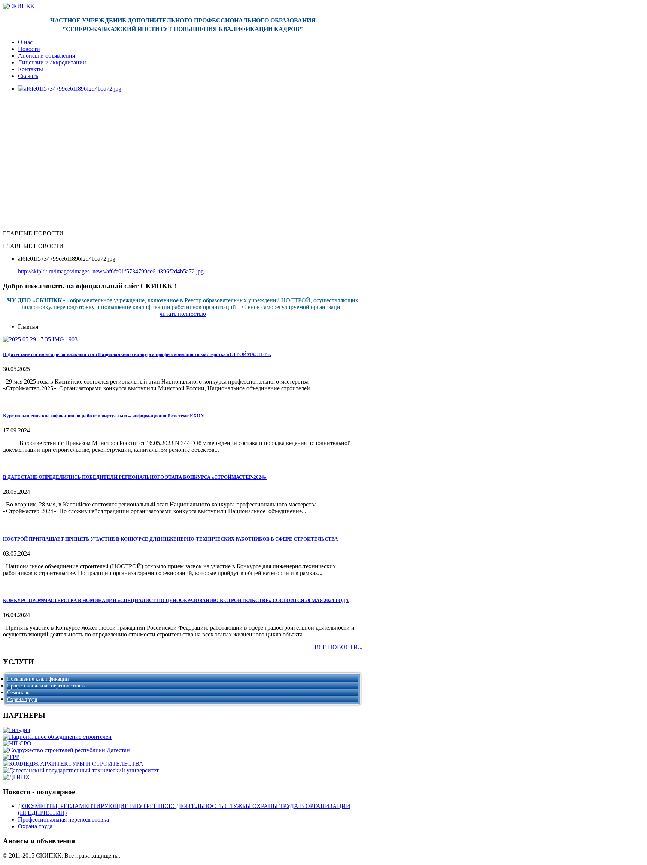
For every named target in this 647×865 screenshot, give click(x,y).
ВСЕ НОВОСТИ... (338, 647)
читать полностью (183, 314)
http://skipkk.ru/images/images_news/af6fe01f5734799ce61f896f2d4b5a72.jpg (111, 271)
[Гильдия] (16, 730)
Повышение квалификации (38, 679)
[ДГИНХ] (16, 777)
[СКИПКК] (18, 6)
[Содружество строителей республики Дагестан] (66, 750)
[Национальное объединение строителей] (57, 737)
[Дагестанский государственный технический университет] (81, 770)
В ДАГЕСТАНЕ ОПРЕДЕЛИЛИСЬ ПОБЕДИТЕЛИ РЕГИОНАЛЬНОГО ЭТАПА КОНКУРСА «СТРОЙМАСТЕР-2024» (135, 477)
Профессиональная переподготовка (46, 686)
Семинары (18, 692)
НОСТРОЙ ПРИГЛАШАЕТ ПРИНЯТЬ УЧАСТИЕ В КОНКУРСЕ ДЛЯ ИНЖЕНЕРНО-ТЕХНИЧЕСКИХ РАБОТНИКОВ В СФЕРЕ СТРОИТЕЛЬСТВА (170, 539)
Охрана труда (22, 699)
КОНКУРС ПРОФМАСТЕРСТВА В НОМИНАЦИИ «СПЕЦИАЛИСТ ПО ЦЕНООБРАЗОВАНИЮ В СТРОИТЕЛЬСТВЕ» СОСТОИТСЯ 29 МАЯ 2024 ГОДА (176, 600)
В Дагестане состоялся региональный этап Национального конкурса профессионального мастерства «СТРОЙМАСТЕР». (137, 354)
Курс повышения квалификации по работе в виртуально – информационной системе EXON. (104, 415)
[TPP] (11, 757)
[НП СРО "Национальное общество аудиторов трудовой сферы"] (17, 743)
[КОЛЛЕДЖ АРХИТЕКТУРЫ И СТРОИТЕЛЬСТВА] (73, 763)
